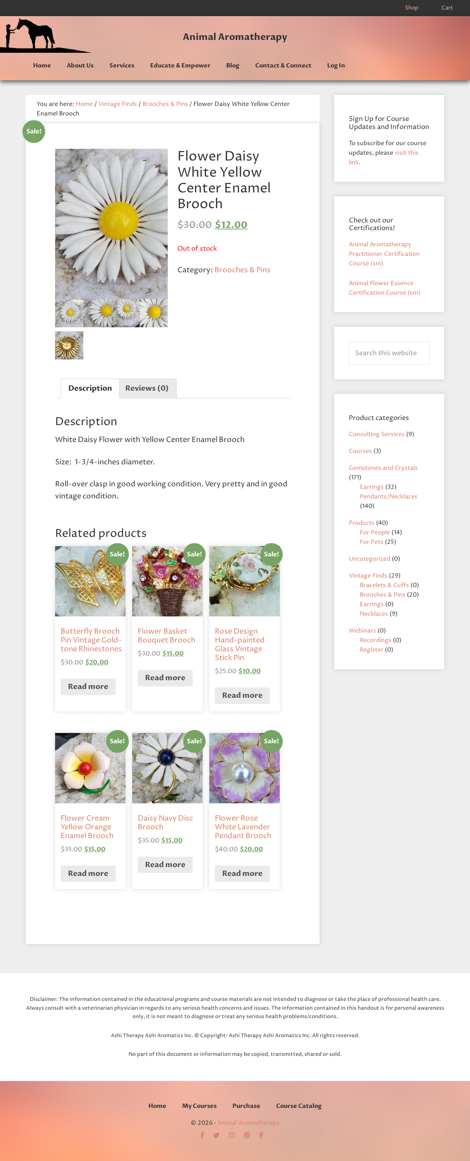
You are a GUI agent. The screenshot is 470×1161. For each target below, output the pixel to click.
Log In (336, 66)
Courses (360, 451)
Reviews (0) (147, 388)
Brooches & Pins (165, 104)
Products (362, 523)
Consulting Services (377, 434)
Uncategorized (369, 559)
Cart (447, 8)
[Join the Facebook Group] (206, 1136)
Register (371, 650)
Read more (88, 687)
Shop (411, 8)
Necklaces (374, 614)
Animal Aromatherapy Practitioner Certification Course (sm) (384, 254)
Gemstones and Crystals (383, 468)
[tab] (90, 389)
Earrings (372, 487)
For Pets (371, 542)
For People (375, 532)
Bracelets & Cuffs (384, 585)
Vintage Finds (117, 104)
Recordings (375, 640)
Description (90, 388)
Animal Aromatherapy (235, 37)
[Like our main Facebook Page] (264, 1136)
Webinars (362, 631)
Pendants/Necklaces (388, 497)
